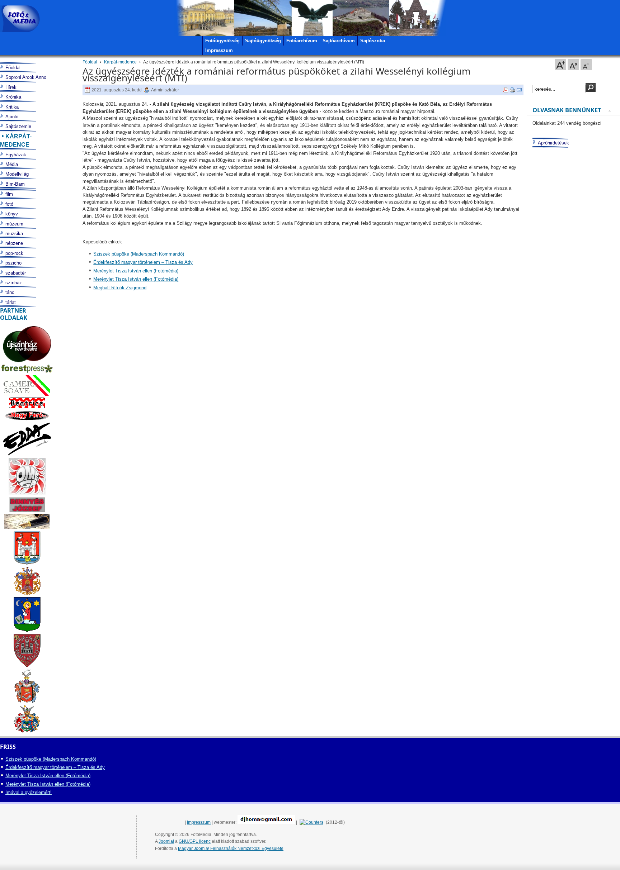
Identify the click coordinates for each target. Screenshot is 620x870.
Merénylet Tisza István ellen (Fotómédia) (135, 271)
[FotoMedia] (20, 18)
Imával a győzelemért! (28, 792)
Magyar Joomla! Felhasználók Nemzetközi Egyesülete (230, 848)
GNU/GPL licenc (195, 841)
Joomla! (166, 841)
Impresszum (199, 822)
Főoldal (90, 62)
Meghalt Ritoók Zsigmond (119, 287)
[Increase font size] (560, 64)
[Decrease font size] (586, 64)
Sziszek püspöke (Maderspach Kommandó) (138, 254)
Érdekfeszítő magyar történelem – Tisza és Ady (143, 262)
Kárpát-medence (120, 62)
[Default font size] (573, 64)
